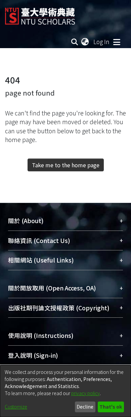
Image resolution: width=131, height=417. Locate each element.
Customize (16, 406)
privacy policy (85, 393)
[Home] (40, 14)
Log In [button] (101, 41)
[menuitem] (85, 41)
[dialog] (65, 391)
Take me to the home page (65, 165)
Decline (85, 406)
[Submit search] (75, 42)
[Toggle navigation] (116, 41)
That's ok (110, 406)
